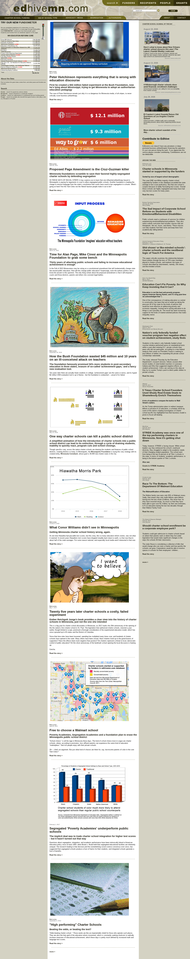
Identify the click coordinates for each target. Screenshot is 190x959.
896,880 (38, 70)
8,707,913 (37, 45)
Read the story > (56, 100)
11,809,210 (37, 42)
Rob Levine (53, 71)
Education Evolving (7, 59)
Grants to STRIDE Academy (153, 466)
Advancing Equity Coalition (9, 70)
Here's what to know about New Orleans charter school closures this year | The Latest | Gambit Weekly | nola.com (162, 49)
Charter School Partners (8, 55)
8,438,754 (37, 50)
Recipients (4, 93)
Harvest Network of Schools (9, 67)
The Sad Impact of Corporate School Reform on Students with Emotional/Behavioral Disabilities (163, 211)
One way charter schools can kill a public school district (91, 436)
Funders (3, 95)
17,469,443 (37, 41)
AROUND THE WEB (149, 160)
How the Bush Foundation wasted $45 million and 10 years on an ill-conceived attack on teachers (93, 358)
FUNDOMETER (28, 22)
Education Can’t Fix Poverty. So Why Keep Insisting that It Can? (164, 285)
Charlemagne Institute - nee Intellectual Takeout (15, 65)
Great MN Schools (6, 39)
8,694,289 (37, 48)
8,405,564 (37, 51)
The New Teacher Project (8, 56)
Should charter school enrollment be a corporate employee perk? (164, 527)
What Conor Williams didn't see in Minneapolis (84, 527)
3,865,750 (37, 59)
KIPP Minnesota (6, 51)
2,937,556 (37, 63)
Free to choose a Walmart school (74, 730)
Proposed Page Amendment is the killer (89, 169)
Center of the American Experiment (11, 53)
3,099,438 (37, 61)
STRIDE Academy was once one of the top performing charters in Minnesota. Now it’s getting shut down (163, 436)
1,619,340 (37, 68)
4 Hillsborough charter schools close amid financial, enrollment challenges (160, 86)
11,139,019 (37, 44)
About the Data (7, 79)
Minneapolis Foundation (101, 452)
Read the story (148, 195)
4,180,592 (37, 58)
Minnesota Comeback (69, 454)
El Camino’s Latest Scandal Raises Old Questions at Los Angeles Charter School (161, 116)
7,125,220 (37, 53)
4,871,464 (37, 55)
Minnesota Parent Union (8, 68)
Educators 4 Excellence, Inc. (9, 45)
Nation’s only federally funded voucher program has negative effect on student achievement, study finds (164, 335)
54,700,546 (37, 39)
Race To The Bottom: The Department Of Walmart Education (162, 485)
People (3, 97)
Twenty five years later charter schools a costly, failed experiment (89, 613)
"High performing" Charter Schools (75, 924)
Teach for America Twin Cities (10, 41)
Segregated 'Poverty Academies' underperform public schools (89, 830)
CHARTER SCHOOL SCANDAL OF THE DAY (157, 24)
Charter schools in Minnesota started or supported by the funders (163, 170)
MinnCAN (4, 58)
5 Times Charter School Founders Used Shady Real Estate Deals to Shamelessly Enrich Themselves (162, 393)
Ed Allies (4, 50)
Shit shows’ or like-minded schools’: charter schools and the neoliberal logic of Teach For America (163, 250)
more (52, 952)
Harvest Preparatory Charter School (11, 61)
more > (145, 562)
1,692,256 (37, 67)
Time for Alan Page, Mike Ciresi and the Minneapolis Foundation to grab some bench (88, 256)
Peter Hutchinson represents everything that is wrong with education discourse (93, 78)
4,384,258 (37, 56)
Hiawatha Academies (7, 42)
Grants (3, 92)
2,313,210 (37, 65)
